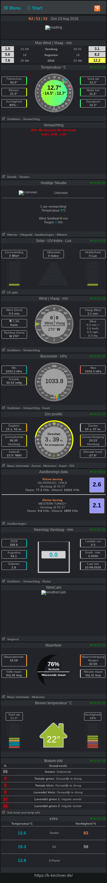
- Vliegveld (25, 234)
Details (10, 176)
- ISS (70, 465)
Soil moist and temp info (22, 812)
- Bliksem (61, 234)
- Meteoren (49, 465)
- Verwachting (30, 119)
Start (38, 7)
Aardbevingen (15, 523)
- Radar (46, 581)
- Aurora (35, 465)
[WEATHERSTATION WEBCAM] (53, 592)
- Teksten (23, 176)
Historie (11, 234)
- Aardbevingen (43, 234)
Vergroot (12, 639)
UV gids (11, 292)
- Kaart (45, 408)
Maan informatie (17, 465)
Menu (15, 7)
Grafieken (13, 119)
